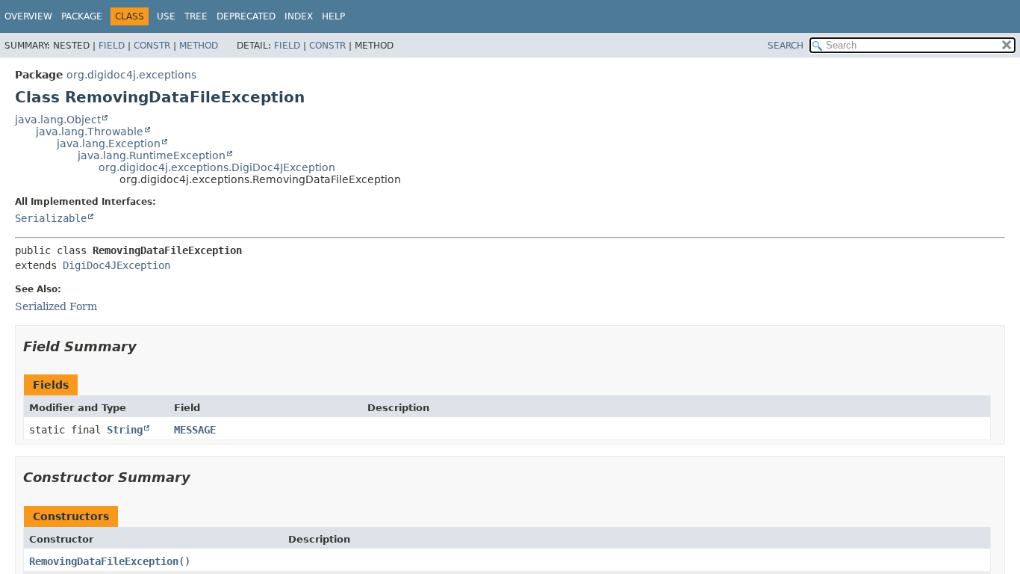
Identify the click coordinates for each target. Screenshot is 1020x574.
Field (112, 45)
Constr (152, 45)
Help (333, 16)
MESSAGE (195, 430)
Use (166, 16)
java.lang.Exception (109, 143)
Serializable (51, 218)
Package (81, 16)
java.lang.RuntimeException (152, 155)
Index (298, 16)
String (125, 430)
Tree (196, 16)
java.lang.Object (58, 120)
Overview (28, 16)
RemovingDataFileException (103, 561)
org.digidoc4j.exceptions (131, 75)
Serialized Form (56, 306)
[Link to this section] (147, 346)
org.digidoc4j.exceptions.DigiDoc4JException (217, 167)
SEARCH (785, 45)
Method (198, 45)
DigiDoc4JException (116, 265)
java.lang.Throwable (89, 132)
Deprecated (246, 16)
